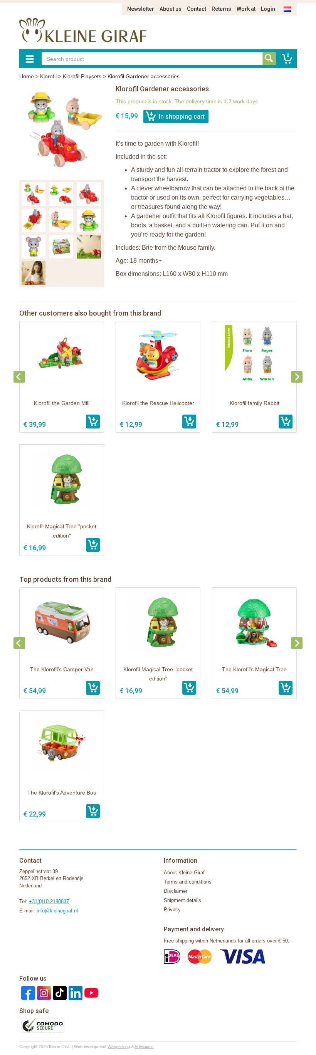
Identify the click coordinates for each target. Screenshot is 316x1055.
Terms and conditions (188, 882)
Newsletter (140, 9)
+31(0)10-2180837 (49, 901)
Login (268, 9)
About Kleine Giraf (184, 872)
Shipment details (182, 900)
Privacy (172, 909)
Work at (246, 9)
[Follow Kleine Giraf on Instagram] (43, 992)
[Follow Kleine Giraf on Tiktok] (59, 992)
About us (171, 9)
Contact (196, 9)
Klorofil (48, 76)
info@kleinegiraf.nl (57, 911)
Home (26, 76)
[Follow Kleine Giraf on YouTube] (90, 992)
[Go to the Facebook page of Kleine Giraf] (27, 992)
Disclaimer (175, 891)
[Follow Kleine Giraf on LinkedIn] (74, 992)
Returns (221, 9)
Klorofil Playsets (82, 76)
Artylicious (144, 1046)
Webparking (119, 1046)
